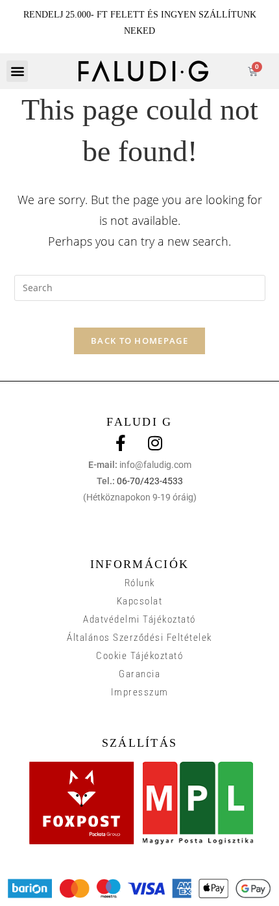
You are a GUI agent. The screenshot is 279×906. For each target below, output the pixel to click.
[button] (17, 71)
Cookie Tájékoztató (139, 656)
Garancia (139, 674)
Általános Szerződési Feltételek (139, 637)
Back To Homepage (139, 340)
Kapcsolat (140, 601)
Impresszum (140, 692)
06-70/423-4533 (150, 481)
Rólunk (140, 583)
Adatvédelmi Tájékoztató (139, 619)
